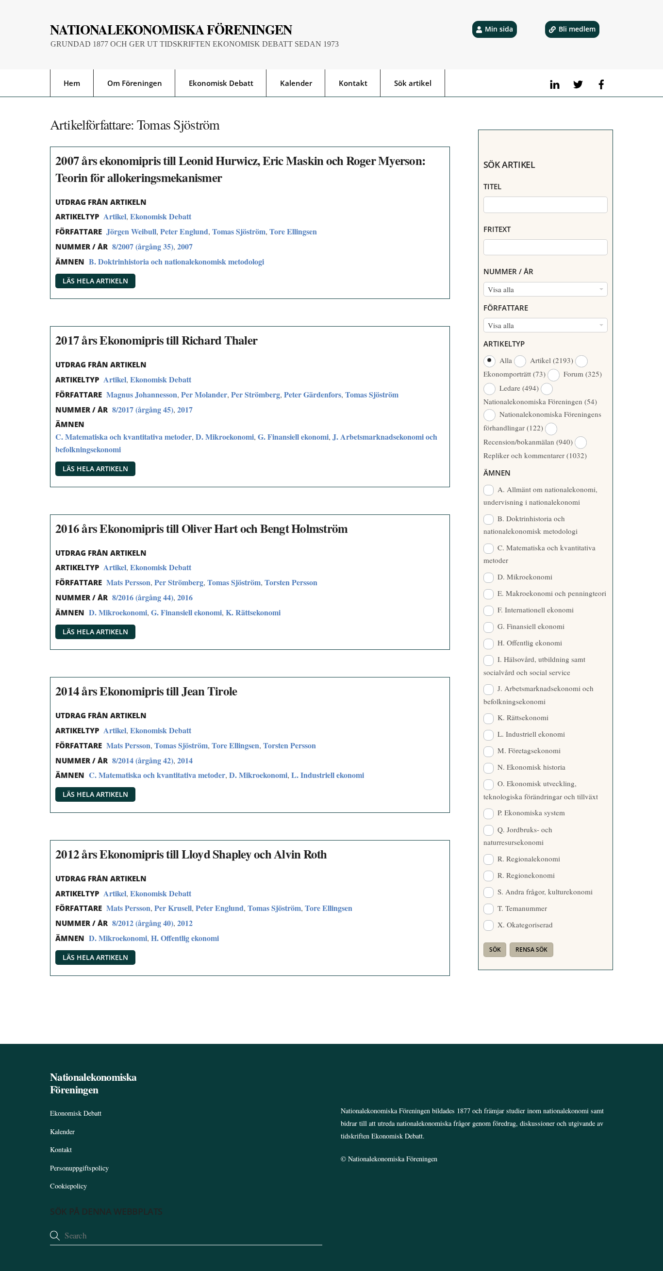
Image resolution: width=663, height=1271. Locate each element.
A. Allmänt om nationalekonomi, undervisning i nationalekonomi (540, 495)
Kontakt (353, 83)
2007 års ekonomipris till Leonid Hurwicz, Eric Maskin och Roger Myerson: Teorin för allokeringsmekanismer (240, 168)
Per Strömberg (255, 394)
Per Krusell (173, 907)
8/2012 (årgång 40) (142, 922)
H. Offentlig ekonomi (185, 937)
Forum (582, 374)
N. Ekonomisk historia (530, 767)
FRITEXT (497, 229)
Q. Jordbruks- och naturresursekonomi (518, 836)
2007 (185, 246)
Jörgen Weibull (131, 231)
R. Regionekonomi (525, 875)
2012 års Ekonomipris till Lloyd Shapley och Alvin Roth (191, 854)
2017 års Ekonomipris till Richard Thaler (156, 340)
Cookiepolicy (68, 1185)
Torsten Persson (291, 582)
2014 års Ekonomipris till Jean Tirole (146, 691)
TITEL (492, 186)
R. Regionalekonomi (528, 858)
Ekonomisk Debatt (221, 83)
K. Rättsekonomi (253, 612)
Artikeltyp (504, 343)
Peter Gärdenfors (312, 394)
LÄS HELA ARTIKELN (95, 280)
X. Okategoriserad (524, 924)
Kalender (296, 83)
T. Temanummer (521, 908)
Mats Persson (128, 582)
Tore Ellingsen (293, 231)
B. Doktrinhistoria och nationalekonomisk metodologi (176, 261)
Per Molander (204, 394)
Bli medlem (577, 28)
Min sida (499, 28)
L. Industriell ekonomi (327, 774)
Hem (72, 83)
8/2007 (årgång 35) (142, 246)
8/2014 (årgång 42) (142, 760)
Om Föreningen (134, 83)
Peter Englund (184, 231)
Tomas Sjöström (238, 231)
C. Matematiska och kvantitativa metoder (123, 436)
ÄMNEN (497, 473)
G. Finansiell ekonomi (293, 436)
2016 (185, 597)
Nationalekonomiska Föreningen (392, 1158)
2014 (185, 760)
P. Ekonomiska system (530, 812)
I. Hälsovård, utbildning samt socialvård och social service (534, 665)
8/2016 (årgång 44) (142, 597)
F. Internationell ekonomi (535, 609)
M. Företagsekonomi (528, 750)
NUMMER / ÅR (508, 271)
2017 (185, 409)
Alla (505, 360)
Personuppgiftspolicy (79, 1167)
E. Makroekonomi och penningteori (551, 593)
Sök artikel (412, 83)
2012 (185, 922)
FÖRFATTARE (505, 308)
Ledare (518, 388)
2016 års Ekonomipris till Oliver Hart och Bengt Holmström (201, 528)
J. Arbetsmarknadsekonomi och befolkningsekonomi (538, 694)
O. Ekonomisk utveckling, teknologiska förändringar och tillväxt (540, 789)
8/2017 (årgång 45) (142, 409)
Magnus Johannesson (141, 394)
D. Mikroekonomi (225, 436)
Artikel (114, 216)
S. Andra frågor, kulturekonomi (544, 891)
